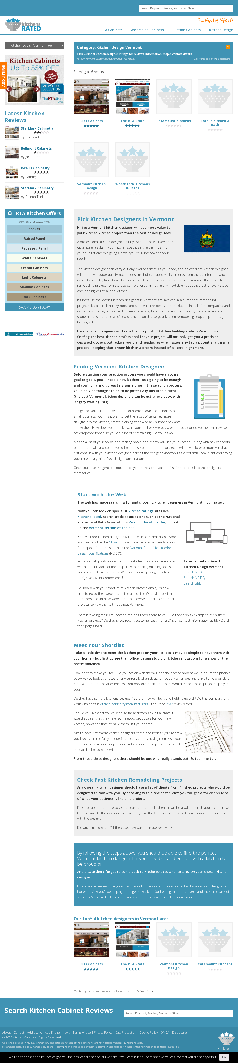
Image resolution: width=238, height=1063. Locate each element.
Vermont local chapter (147, 522)
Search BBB (192, 583)
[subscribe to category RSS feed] (228, 47)
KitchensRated (89, 516)
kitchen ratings (141, 511)
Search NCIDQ (194, 577)
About (6, 1032)
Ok (224, 1057)
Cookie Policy (148, 1032)
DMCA (165, 1032)
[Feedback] (3, 75)
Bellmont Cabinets (36, 148)
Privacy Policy (103, 1032)
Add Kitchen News (57, 1032)
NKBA (113, 542)
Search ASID (193, 572)
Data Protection (125, 1032)
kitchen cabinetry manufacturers (124, 704)
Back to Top (227, 1048)
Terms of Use (82, 1032)
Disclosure (179, 1032)
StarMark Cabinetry (37, 128)
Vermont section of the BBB (112, 528)
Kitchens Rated (23, 24)
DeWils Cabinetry (35, 168)
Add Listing (34, 1032)
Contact (19, 1032)
